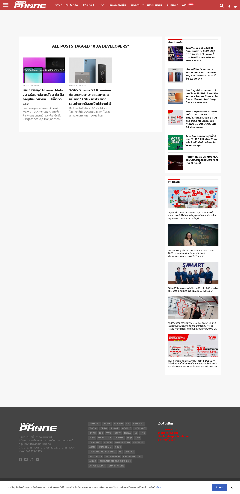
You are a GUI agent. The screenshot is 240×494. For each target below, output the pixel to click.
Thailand (94, 442)
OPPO (103, 428)
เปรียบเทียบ (154, 5)
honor (108, 442)
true (118, 447)
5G (140, 456)
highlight (140, 428)
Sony (118, 433)
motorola (95, 456)
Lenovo (129, 452)
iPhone (114, 428)
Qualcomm (105, 447)
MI (120, 452)
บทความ (136, 5)
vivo (108, 433)
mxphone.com (167, 429)
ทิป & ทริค (71, 5)
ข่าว (102, 5)
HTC (143, 433)
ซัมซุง (129, 438)
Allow (219, 488)
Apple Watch (97, 466)
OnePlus (138, 442)
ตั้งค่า (159, 487)
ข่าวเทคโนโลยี (166, 440)
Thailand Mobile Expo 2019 (115, 461)
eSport (88, 5)
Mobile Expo (122, 442)
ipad (92, 438)
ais (128, 423)
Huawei (118, 423)
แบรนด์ (171, 5)
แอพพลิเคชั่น (118, 5)
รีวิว (57, 5)
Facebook (129, 456)
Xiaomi (93, 428)
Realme (119, 438)
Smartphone (116, 466)
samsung (94, 423)
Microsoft (104, 438)
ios (101, 433)
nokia (127, 433)
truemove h (113, 456)
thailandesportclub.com (174, 436)
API (187, 5)
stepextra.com (168, 432)
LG (135, 433)
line (137, 438)
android (138, 423)
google (126, 428)
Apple (107, 423)
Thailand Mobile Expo (102, 452)
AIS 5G (92, 461)
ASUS (92, 447)
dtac (92, 433)
